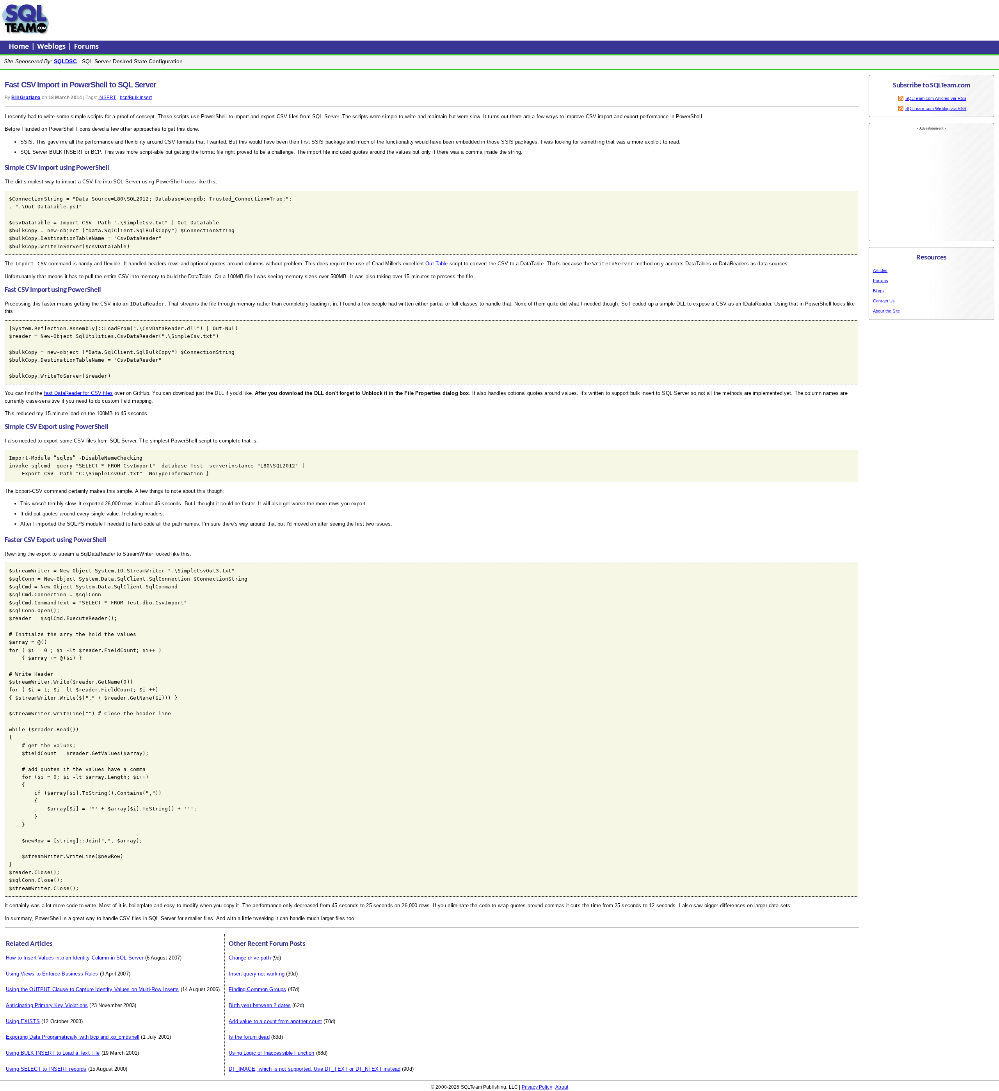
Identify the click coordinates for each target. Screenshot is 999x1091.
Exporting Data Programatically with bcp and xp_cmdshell (72, 1037)
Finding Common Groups (257, 989)
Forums (86, 47)
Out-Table (436, 264)
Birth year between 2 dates (260, 1005)
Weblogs (52, 47)
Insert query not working (256, 974)
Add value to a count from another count (275, 1021)
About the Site (886, 311)
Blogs (878, 290)
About (561, 1087)
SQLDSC (65, 61)
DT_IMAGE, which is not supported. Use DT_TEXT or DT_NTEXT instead (314, 1069)
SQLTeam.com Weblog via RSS (936, 108)
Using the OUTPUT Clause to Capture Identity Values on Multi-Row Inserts (92, 989)
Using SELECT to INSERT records (46, 1069)
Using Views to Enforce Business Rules (52, 974)
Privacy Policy (537, 1087)
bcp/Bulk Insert (136, 97)
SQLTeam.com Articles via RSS (935, 98)
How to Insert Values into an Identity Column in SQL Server (75, 958)
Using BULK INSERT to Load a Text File (53, 1053)
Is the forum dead (249, 1037)
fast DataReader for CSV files (78, 393)
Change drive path (250, 958)
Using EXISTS (23, 1021)
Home (20, 47)
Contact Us (884, 301)
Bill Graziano (25, 97)
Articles (880, 270)
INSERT (107, 97)
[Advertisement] (200, 19)
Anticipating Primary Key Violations (47, 1005)
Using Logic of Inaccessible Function (271, 1053)
